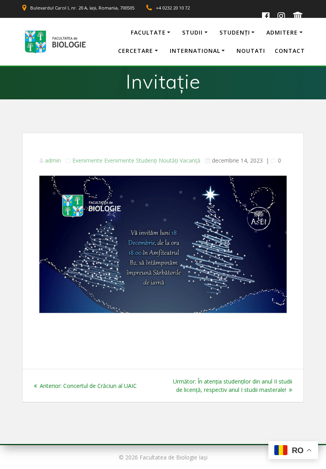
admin (53, 160)
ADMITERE (282, 32)
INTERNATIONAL (195, 50)
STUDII (192, 32)
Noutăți (168, 160)
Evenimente (87, 160)
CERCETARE (135, 50)
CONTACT (290, 50)
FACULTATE (148, 32)
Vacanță (190, 160)
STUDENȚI (234, 32)
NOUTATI (251, 50)
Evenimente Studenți (130, 160)
